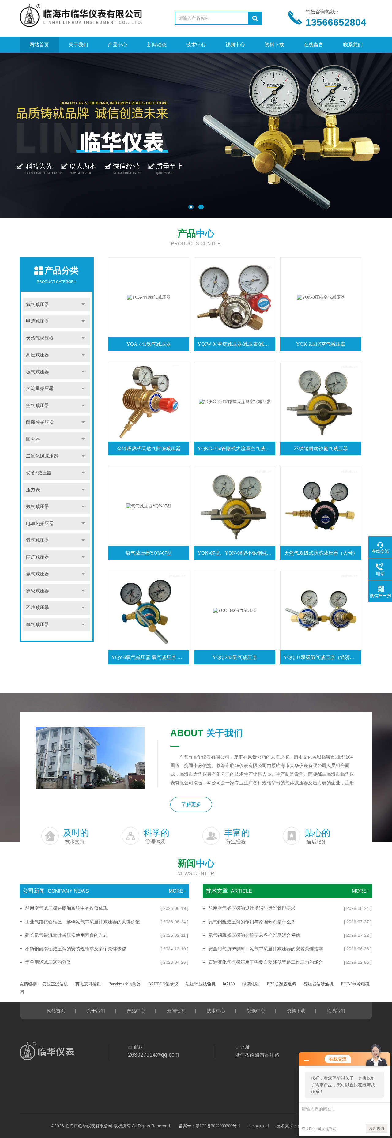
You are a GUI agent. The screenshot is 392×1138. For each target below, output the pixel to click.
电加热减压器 (40, 523)
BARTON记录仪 (163, 984)
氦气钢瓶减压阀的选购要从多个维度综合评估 (254, 935)
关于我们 (78, 44)
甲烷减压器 (37, 321)
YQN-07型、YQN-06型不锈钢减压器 (236, 553)
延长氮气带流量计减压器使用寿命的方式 (66, 935)
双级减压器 (37, 590)
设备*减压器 (38, 472)
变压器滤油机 (55, 984)
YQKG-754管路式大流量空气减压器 (236, 448)
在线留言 (313, 44)
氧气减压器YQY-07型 (149, 553)
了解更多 (191, 804)
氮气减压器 (37, 371)
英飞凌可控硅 (88, 984)
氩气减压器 (37, 540)
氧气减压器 (37, 624)
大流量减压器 (40, 388)
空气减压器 (37, 405)
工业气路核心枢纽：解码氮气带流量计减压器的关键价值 (82, 921)
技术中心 (196, 44)
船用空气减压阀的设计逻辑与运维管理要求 (252, 908)
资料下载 (274, 44)
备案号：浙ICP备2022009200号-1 (209, 1126)
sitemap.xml (258, 1126)
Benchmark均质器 (124, 984)
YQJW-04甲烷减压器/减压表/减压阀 (236, 344)
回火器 (33, 439)
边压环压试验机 (201, 984)
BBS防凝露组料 (281, 984)
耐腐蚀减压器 (40, 422)
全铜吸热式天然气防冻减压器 (149, 448)
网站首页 (39, 44)
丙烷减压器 (37, 557)
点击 (83, 304)
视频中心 (235, 44)
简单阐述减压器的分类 (48, 962)
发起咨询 (376, 1128)
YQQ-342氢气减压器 (235, 657)
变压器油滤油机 (318, 984)
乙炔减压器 (37, 607)
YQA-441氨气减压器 (148, 344)
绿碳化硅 (250, 984)
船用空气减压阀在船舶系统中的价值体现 (66, 908)
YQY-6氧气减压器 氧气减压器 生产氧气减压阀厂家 (149, 657)
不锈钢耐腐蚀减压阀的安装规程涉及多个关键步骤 (75, 948)
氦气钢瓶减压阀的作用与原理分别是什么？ (252, 921)
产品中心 (117, 44)
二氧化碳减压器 (42, 456)
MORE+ (177, 891)
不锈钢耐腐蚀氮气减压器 (321, 448)
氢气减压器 (37, 573)
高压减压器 (37, 354)
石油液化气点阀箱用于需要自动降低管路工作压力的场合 (265, 962)
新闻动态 (157, 44)
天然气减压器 (40, 338)
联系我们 (353, 44)
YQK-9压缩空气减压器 (320, 344)
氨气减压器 (37, 506)
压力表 (33, 489)
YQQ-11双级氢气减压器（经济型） (322, 657)
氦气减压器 (37, 304)
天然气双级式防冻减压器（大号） (321, 553)
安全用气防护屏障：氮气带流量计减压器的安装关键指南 (265, 948)
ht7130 (229, 984)
